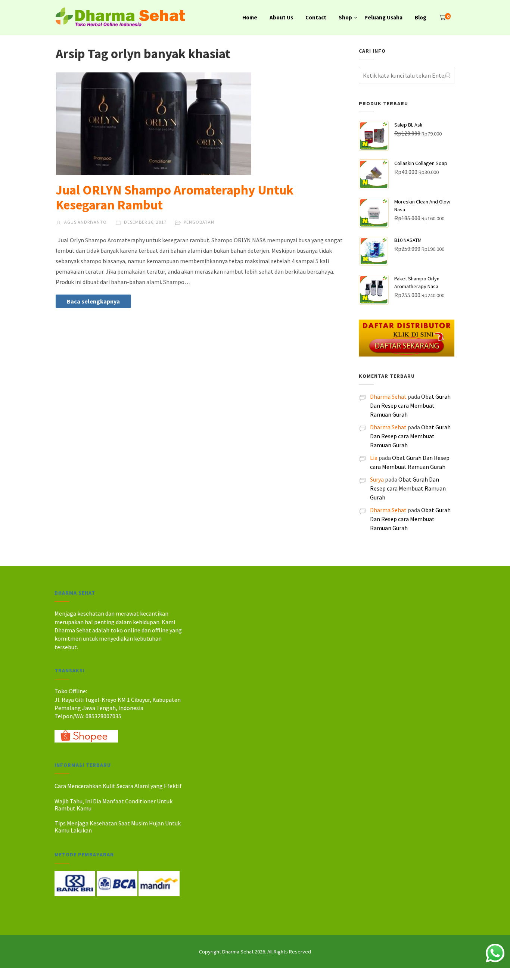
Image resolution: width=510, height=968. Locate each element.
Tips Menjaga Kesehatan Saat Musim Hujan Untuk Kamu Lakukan (118, 826)
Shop (345, 17)
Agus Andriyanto (85, 222)
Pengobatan (199, 222)
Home (249, 17)
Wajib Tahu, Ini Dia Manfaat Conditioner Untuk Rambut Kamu (113, 804)
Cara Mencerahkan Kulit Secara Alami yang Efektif (118, 786)
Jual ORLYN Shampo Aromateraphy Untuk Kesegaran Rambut (174, 197)
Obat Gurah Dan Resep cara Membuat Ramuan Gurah (410, 405)
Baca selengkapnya (93, 301)
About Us (281, 17)
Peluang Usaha (383, 17)
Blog (420, 17)
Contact (315, 17)
